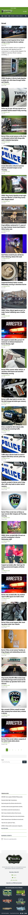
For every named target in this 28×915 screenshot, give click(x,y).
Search (2, 759)
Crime (9, 16)
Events (5, 16)
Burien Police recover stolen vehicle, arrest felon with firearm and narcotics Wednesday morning (13, 371)
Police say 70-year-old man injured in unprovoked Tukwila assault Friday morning (13, 109)
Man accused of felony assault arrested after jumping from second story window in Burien (13, 711)
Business (21, 16)
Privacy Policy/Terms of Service (14, 913)
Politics (13, 16)
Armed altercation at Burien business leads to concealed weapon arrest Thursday (12, 168)
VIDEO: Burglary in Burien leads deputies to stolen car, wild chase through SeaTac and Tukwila (13, 80)
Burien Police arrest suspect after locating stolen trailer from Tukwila (13, 623)
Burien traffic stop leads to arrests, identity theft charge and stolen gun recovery (13, 400)
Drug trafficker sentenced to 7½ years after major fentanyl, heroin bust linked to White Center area (13, 227)
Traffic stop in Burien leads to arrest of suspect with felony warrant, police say (13, 455)
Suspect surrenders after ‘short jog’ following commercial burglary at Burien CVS (13, 567)
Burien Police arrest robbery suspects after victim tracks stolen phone (13, 740)
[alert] (14, 839)
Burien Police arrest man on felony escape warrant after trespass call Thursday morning (13, 514)
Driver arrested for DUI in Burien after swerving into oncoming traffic (12, 428)
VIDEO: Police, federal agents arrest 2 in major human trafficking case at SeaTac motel (13, 312)
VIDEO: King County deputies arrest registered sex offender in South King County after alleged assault (13, 197)
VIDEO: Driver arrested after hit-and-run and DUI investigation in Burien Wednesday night (13, 537)
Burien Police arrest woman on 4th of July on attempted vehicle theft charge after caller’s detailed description (13, 138)
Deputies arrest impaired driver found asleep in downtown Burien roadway (12, 41)
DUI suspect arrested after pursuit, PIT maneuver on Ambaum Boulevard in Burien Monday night (12, 342)
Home (2, 16)
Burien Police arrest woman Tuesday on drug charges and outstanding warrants (13, 651)
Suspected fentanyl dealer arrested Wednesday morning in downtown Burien (13, 283)
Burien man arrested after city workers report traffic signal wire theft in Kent (13, 595)
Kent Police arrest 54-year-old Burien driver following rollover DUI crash (12, 256)
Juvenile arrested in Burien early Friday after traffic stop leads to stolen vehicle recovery (13, 484)
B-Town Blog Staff (6, 43)
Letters (17, 16)
